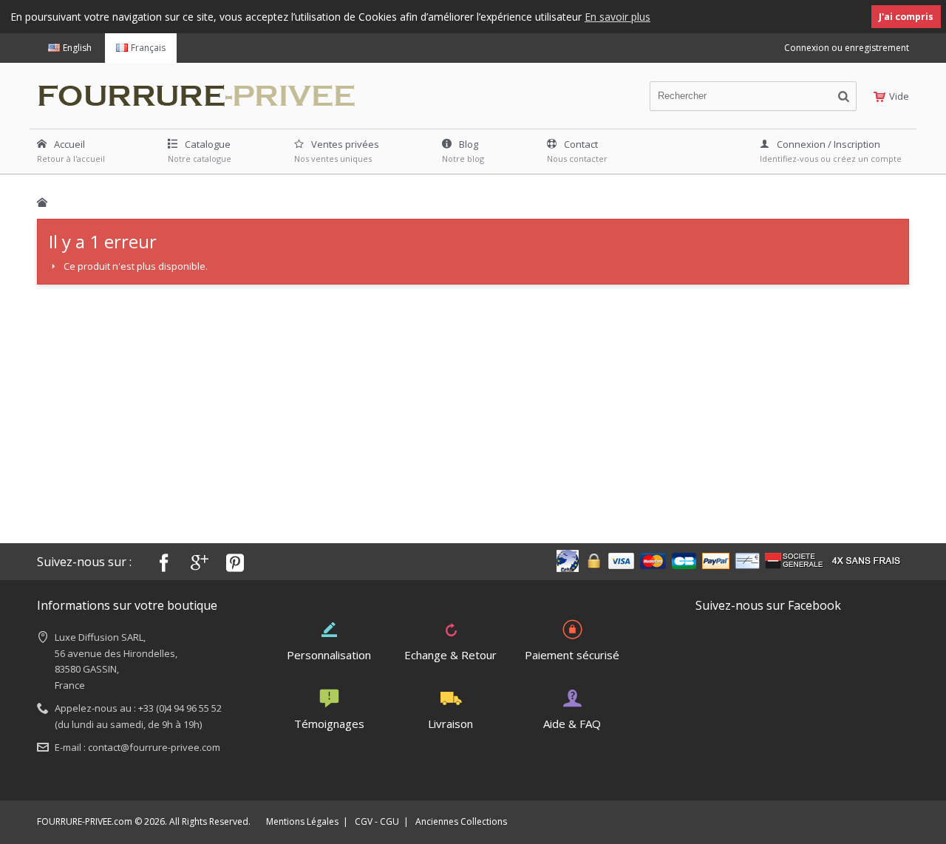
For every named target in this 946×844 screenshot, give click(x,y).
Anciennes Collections (461, 821)
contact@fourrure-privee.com (154, 747)
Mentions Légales (302, 821)
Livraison (450, 723)
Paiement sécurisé (572, 654)
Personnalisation (329, 654)
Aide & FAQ (572, 723)
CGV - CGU (377, 821)
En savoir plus (617, 17)
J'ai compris (906, 16)
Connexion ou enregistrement (846, 47)
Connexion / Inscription (828, 144)
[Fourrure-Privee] (205, 92)
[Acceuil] (42, 202)
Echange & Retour (450, 654)
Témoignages (329, 723)
